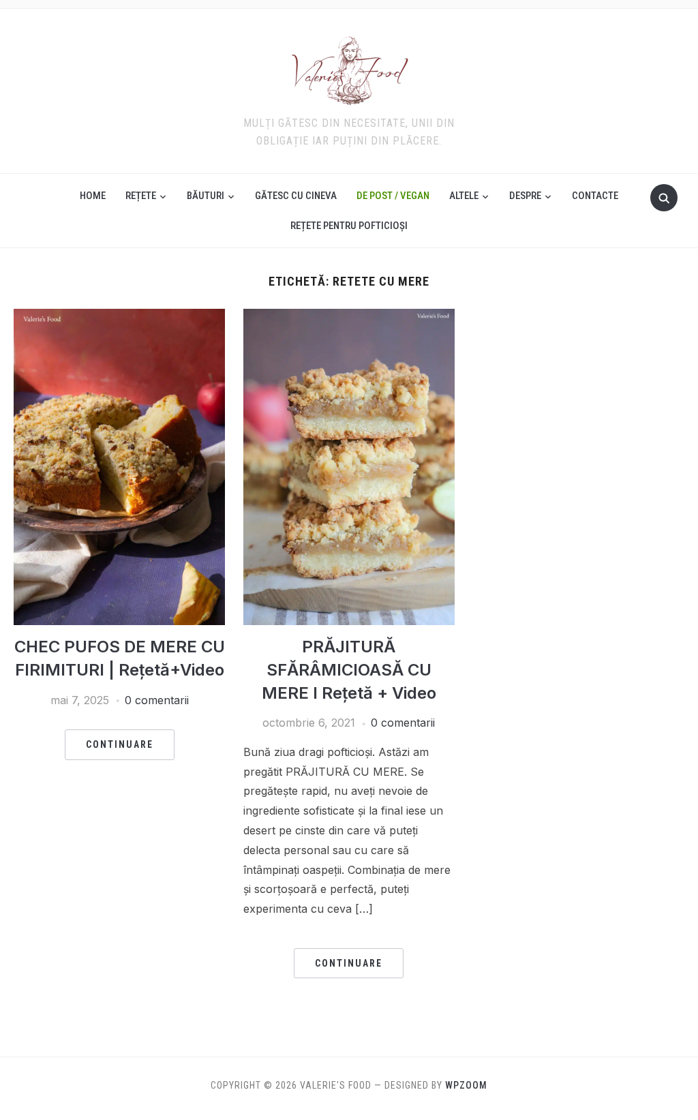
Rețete (140, 196)
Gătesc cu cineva (296, 196)
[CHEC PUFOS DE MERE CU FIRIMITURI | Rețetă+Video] (119, 317)
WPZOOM (466, 1085)
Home (93, 196)
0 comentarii (157, 700)
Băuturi (205, 196)
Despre (525, 196)
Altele (464, 196)
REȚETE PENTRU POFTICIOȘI (349, 226)
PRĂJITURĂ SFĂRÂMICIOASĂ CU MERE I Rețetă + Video (349, 669)
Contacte (595, 196)
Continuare (119, 744)
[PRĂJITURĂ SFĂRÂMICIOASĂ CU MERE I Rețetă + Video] (349, 317)
